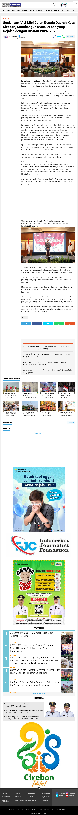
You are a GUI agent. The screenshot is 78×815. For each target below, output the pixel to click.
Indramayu (31, 793)
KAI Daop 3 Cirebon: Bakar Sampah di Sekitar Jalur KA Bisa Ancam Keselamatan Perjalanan (34, 684)
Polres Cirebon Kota (36, 10)
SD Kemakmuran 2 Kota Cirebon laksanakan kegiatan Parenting (31, 634)
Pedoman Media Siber (62, 809)
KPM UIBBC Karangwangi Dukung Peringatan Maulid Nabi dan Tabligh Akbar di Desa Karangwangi (32, 648)
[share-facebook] (54, 36)
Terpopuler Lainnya (39, 694)
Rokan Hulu (66, 10)
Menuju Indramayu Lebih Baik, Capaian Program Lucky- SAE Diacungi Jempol (23, 705)
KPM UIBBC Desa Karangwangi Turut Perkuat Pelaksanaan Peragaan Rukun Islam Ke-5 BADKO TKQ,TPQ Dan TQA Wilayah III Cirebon (34, 660)
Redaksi (11, 809)
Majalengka (6, 796)
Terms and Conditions (29, 809)
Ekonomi (57, 10)
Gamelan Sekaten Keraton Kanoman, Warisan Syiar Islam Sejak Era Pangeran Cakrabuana (35, 671)
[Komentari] (70, 323)
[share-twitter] (59, 36)
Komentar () (70, 36)
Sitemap (18, 809)
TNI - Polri (44, 800)
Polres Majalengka (13, 10)
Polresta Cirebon (21, 800)
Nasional (49, 10)
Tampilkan (70, 422)
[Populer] (65, 4)
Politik (30, 796)
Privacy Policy (41, 809)
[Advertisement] (11, 71)
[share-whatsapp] (63, 36)
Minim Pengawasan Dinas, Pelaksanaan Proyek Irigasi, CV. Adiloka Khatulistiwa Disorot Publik (23, 718)
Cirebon (25, 10)
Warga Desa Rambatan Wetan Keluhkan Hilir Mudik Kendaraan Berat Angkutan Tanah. (24, 711)
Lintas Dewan (45, 793)
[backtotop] (39, 789)
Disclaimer (50, 809)
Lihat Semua (39, 433)
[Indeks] (61, 4)
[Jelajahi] (75, 3)
